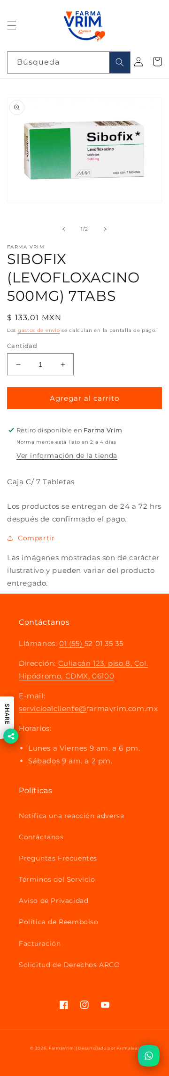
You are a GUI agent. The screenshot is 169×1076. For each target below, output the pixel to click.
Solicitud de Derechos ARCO (69, 964)
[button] (11, 25)
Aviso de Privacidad (53, 900)
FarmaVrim (61, 1048)
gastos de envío (39, 330)
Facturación (40, 943)
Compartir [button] (36, 538)
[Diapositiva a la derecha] (105, 229)
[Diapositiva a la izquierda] (64, 229)
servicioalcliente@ (53, 708)
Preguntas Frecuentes (58, 858)
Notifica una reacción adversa (71, 815)
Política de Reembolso (59, 922)
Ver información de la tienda (66, 455)
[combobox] (69, 62)
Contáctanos (41, 837)
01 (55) (71, 643)
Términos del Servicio (57, 879)
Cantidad (22, 345)
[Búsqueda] (119, 62)
